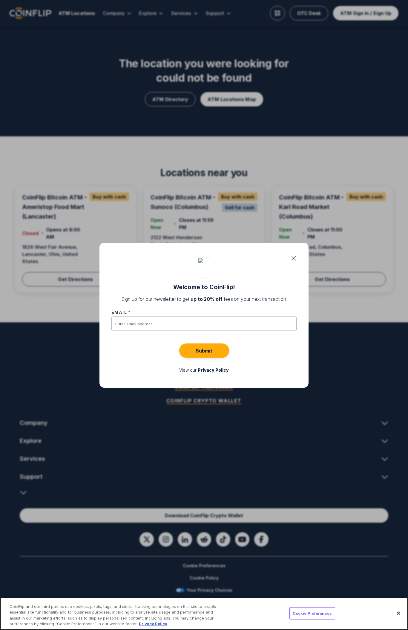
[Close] (398, 613)
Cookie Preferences (312, 613)
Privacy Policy (153, 623)
